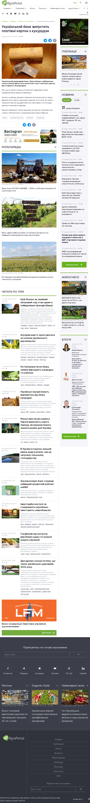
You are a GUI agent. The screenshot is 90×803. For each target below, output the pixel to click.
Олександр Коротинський (42, 589)
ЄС (36, 442)
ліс (21, 442)
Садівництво (33, 328)
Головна (5, 21)
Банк (4, 118)
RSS (58, 776)
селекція (23, 359)
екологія (30, 118)
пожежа (26, 442)
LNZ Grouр (43, 359)
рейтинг (23, 497)
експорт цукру (25, 589)
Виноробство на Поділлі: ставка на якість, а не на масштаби (73, 325)
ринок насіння (31, 357)
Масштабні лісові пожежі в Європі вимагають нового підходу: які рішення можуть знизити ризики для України (36, 423)
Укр (75, 3)
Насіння (36, 359)
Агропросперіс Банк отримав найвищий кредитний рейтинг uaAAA (37, 484)
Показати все (72, 265)
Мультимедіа (58, 758)
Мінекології (45, 474)
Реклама (58, 767)
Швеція (49, 325)
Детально (46, 633)
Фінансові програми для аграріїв (30, 527)
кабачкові (39, 385)
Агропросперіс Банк (32, 497)
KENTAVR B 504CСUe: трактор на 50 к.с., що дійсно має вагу (72, 300)
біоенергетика (46, 554)
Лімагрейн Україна (42, 357)
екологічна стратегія (40, 325)
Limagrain (30, 359)
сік (54, 325)
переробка (24, 325)
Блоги (32, 8)
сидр (22, 328)
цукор (27, 554)
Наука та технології (26, 21)
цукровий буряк (36, 591)
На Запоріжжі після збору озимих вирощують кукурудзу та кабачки (37, 369)
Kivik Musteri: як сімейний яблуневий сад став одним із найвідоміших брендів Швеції (36, 302)
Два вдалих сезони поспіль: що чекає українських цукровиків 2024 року (38, 563)
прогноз (23, 412)
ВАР (27, 412)
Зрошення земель (30, 474)
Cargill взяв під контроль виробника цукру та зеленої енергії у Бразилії (36, 536)
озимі (22, 385)
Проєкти (42, 8)
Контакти (58, 771)
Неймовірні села (57, 8)
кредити (34, 524)
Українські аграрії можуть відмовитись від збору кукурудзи (35, 394)
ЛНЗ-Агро (23, 357)
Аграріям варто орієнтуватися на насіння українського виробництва (38, 338)
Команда (58, 762)
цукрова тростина (17, 118)
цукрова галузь (46, 591)
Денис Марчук (41, 412)
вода (22, 474)
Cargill (23, 554)
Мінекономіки (49, 524)
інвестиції (41, 524)
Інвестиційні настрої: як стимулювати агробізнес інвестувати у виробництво (36, 507)
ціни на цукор (25, 594)
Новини (13, 21)
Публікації (58, 744)
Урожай (48, 412)
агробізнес (28, 524)
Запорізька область (30, 385)
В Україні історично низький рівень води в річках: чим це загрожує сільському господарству (36, 453)
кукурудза (40, 118)
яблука (27, 328)
